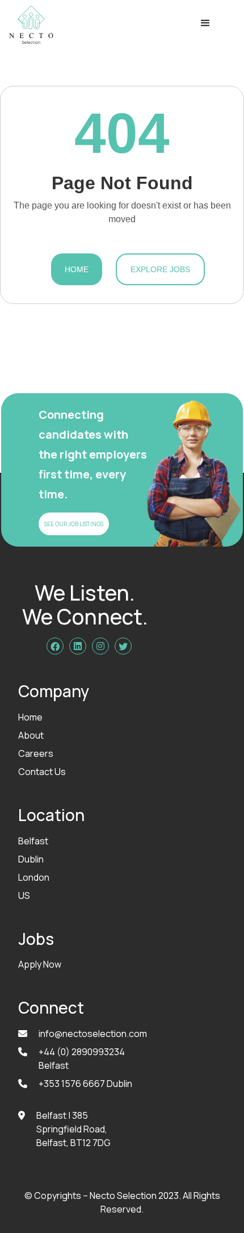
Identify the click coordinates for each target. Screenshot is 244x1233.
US (24, 895)
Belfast (33, 841)
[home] (28, 25)
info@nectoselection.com (93, 1033)
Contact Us (42, 771)
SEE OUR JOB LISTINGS (73, 524)
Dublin (31, 859)
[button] (205, 25)
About (31, 735)
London (33, 877)
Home (77, 269)
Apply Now (39, 964)
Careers (35, 753)
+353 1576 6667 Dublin (85, 1083)
